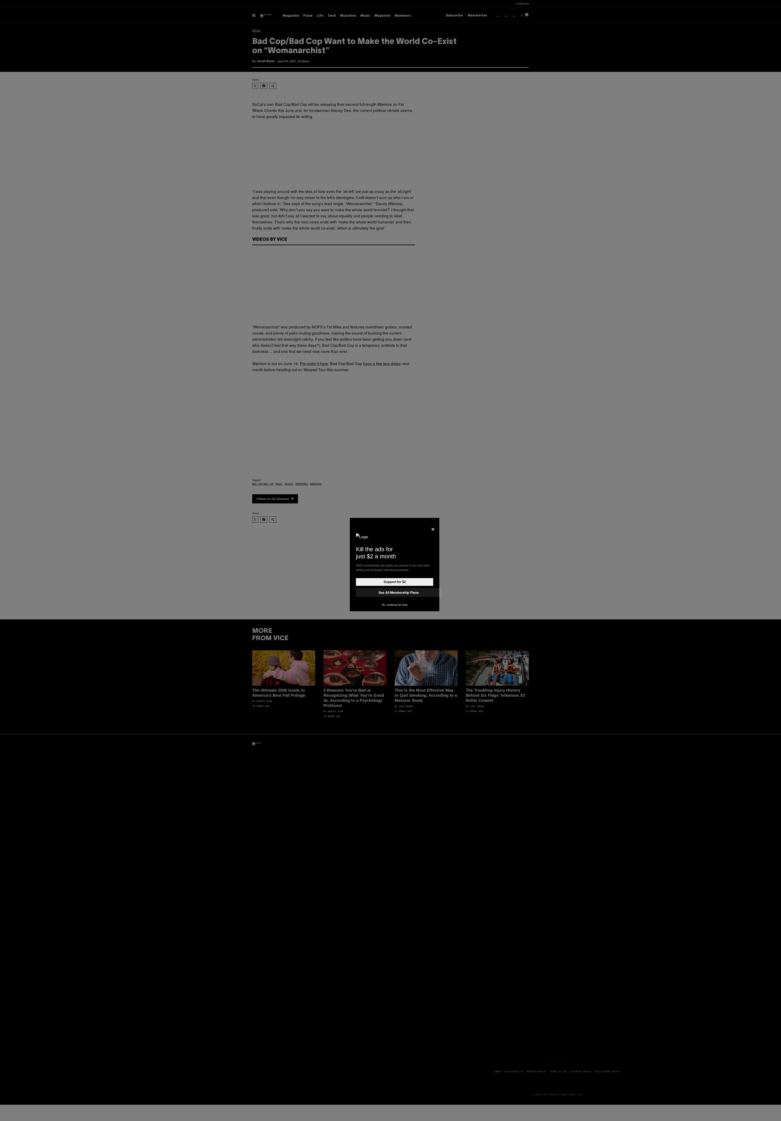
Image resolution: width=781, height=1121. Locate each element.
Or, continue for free (395, 604)
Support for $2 (395, 582)
